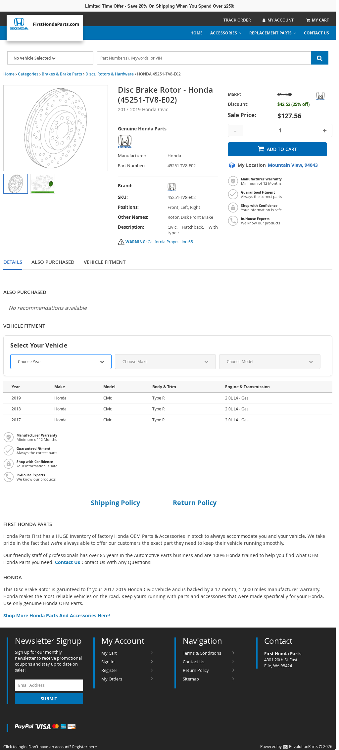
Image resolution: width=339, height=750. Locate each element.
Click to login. (15, 746)
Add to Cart (282, 149)
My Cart (109, 653)
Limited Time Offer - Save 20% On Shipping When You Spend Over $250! (159, 6)
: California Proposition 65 (159, 241)
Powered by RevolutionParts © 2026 (296, 746)
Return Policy (196, 670)
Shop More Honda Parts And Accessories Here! (56, 615)
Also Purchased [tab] (52, 261)
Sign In (108, 662)
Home (196, 33)
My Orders (111, 679)
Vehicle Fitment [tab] (104, 261)
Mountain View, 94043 (293, 165)
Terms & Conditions (202, 653)
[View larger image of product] (15, 184)
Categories (28, 74)
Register (109, 670)
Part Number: (131, 165)
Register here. (85, 746)
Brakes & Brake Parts (62, 74)
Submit (49, 699)
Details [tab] (12, 261)
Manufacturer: (132, 156)
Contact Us (316, 33)
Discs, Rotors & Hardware (109, 74)
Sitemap (191, 679)
